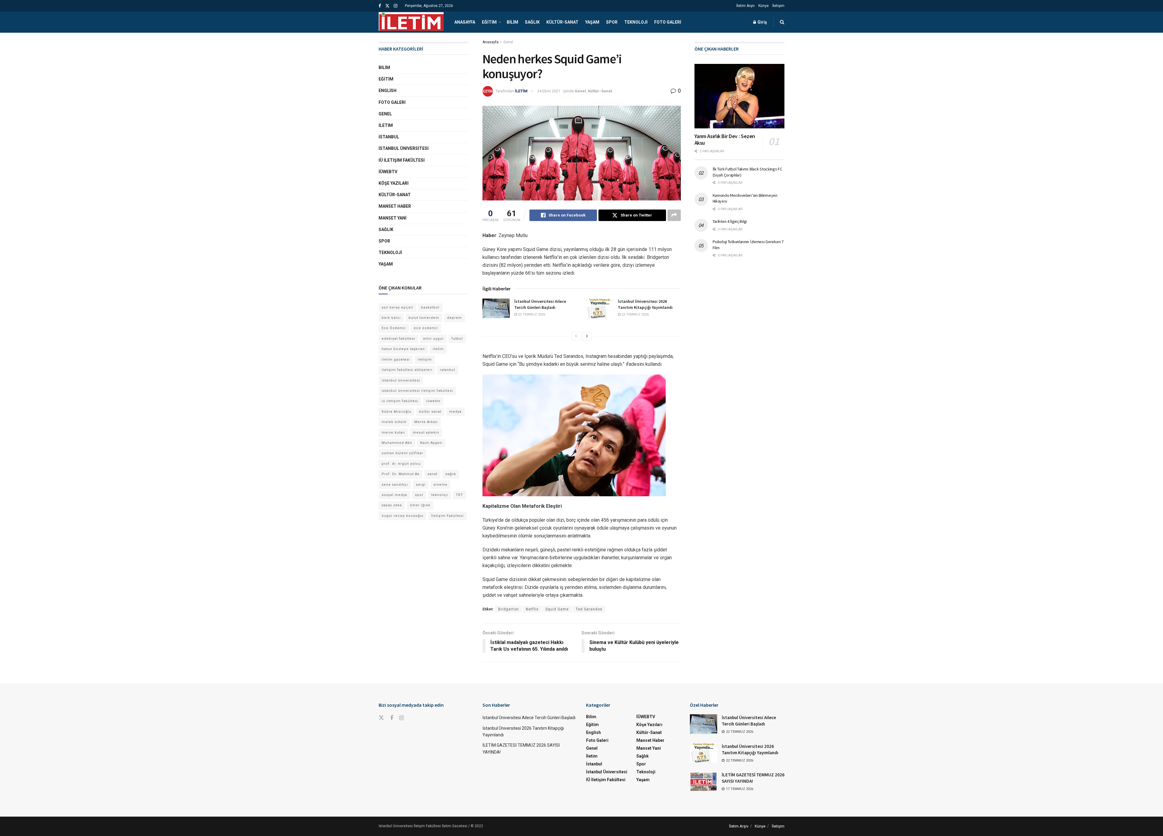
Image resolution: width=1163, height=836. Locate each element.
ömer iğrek (420, 505)
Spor (612, 22)
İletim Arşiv (745, 6)
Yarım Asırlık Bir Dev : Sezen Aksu (724, 140)
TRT (459, 495)
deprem (454, 318)
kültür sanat (430, 412)
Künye (763, 6)
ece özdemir (426, 328)
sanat (432, 474)
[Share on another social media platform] (674, 215)
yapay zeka (392, 505)
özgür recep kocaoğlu (402, 516)
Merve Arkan (426, 422)
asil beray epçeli (397, 307)
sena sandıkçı (395, 485)
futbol (457, 339)
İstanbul (389, 136)
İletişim (778, 6)
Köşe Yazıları (394, 183)
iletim (438, 349)
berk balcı (391, 318)
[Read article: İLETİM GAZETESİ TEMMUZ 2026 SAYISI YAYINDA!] (703, 781)
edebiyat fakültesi (398, 339)
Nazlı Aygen (431, 443)
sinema (440, 485)
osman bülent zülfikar (402, 453)
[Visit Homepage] (411, 22)
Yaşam (592, 22)
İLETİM (521, 91)
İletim (386, 125)
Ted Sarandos (589, 609)
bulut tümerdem (424, 318)
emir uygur (433, 339)
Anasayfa (464, 22)
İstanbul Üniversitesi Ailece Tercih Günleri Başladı (540, 304)
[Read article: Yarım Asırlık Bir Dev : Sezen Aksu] (739, 96)
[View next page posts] (586, 336)
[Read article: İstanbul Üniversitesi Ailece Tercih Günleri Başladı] (496, 308)
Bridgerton (508, 609)
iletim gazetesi (396, 360)
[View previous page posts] (576, 336)
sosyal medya (394, 495)
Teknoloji (636, 22)
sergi (421, 485)
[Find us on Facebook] (380, 6)
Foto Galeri (667, 22)
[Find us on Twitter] (387, 6)
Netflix (532, 609)
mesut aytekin (426, 433)
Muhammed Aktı (397, 443)
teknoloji (439, 495)
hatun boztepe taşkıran (403, 349)
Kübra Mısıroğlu (396, 412)
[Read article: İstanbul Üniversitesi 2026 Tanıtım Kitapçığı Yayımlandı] (599, 308)
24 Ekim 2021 (548, 91)
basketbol (430, 307)
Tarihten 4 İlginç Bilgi (730, 221)
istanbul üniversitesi (401, 380)
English (387, 90)
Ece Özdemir (394, 328)
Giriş (762, 22)
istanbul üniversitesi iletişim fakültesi (417, 391)
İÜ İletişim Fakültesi (402, 160)
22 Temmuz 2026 (531, 314)
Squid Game (557, 609)
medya (455, 412)
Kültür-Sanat (562, 22)
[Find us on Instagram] (395, 6)
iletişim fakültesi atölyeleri (407, 370)
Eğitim (489, 22)
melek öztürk (394, 422)
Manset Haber (395, 206)
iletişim (425, 360)
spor (419, 495)
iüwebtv (433, 401)
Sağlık (532, 22)
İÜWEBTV (388, 171)
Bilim (512, 22)
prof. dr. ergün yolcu (401, 464)
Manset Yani (392, 218)
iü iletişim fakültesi (400, 401)
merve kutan (393, 433)
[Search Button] (782, 22)
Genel (508, 42)
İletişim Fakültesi (447, 516)
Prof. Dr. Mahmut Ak (400, 474)
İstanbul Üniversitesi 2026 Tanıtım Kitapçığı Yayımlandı (645, 304)
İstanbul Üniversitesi (404, 148)
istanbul (447, 370)
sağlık (450, 474)
